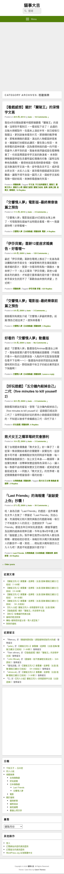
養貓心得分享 (16, 810)
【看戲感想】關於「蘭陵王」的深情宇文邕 (25, 610)
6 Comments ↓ (41, 401)
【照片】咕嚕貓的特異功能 (18, 613)
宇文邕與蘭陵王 (41, 184)
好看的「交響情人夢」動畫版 (27, 337)
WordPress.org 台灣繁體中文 (19, 852)
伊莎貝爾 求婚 (34, 288)
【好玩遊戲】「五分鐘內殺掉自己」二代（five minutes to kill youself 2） (31, 391)
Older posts (8, 564)
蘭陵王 (52, 184)
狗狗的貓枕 (11, 623)
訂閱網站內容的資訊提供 (17, 846)
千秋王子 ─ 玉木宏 (14, 767)
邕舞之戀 (52, 187)
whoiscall (12, 671)
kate (30, 116)
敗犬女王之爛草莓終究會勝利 (27, 436)
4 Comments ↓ (41, 211)
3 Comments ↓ (40, 310)
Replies (21, 190)
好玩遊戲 (17, 424)
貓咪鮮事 (14, 800)
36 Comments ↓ (42, 505)
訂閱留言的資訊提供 (15, 849)
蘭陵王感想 (28, 187)
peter (10, 645)
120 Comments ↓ (41, 253)
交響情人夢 (17, 231)
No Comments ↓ (41, 342)
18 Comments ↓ (42, 116)
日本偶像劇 (28, 231)
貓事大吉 (32, 5)
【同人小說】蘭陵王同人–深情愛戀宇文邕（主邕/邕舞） (31, 607)
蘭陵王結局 (38, 187)
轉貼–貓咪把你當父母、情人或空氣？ (23, 620)
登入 (8, 842)
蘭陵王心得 (17, 187)
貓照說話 (14, 803)
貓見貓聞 (14, 807)
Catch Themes (40, 870)
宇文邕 (31, 184)
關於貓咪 (10, 797)
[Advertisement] (32, 55)
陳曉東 (12, 190)
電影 (44, 231)
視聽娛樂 (17, 184)
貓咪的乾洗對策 (13, 617)
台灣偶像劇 (17, 480)
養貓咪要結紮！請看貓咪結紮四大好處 (38, 639)
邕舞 (46, 187)
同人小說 (10, 771)
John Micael (13, 658)
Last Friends (18, 553)
